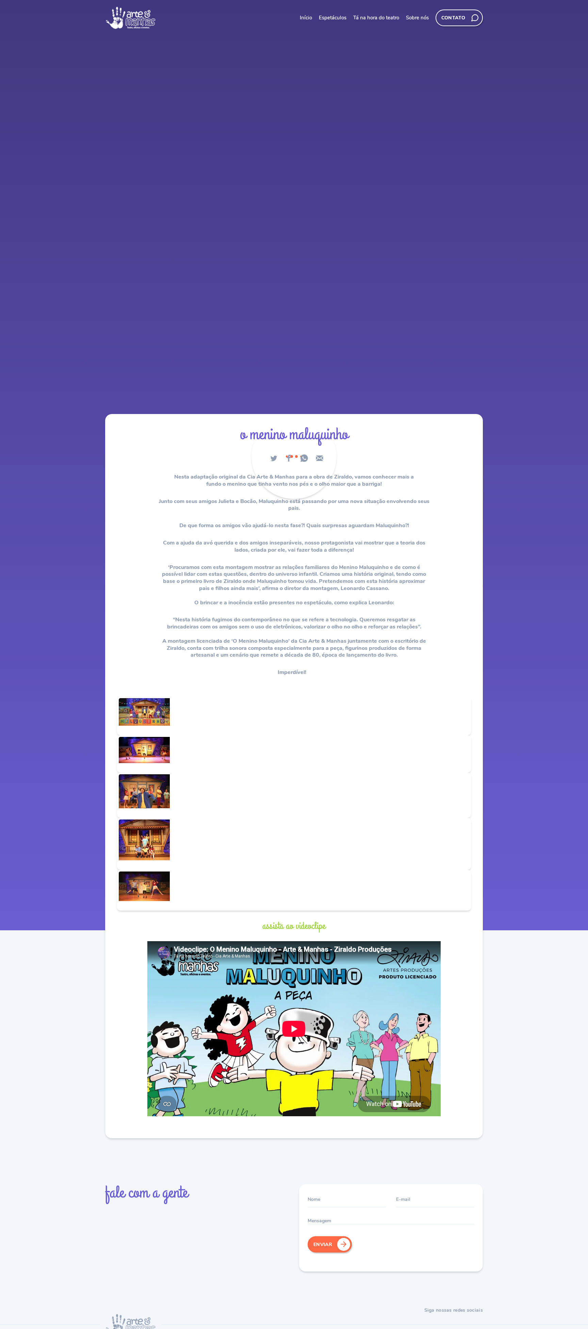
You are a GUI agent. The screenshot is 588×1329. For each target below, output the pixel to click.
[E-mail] (319, 458)
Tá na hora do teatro (376, 17)
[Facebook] (289, 458)
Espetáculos (332, 17)
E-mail (403, 1199)
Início (306, 17)
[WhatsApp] (304, 458)
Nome (314, 1199)
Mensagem (319, 1220)
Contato (453, 17)
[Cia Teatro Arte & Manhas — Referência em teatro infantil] (130, 18)
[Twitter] (273, 458)
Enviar (322, 1244)
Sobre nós (417, 17)
